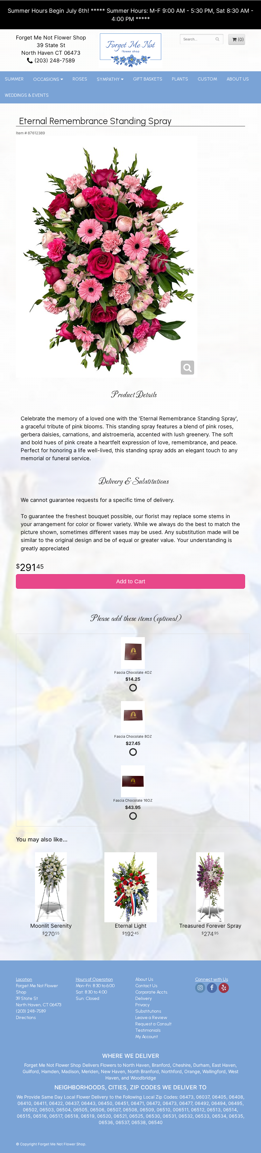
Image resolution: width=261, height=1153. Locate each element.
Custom (207, 79)
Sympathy (108, 79)
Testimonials (147, 1030)
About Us (238, 79)
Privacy (142, 1005)
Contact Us (146, 985)
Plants (180, 79)
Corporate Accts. (151, 992)
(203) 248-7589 (54, 60)
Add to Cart (130, 581)
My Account (146, 1036)
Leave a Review (151, 1017)
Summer (14, 79)
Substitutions (148, 1011)
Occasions (46, 79)
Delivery (143, 998)
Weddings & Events (27, 95)
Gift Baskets (147, 79)
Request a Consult (153, 1024)
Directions (26, 1017)
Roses (80, 79)
